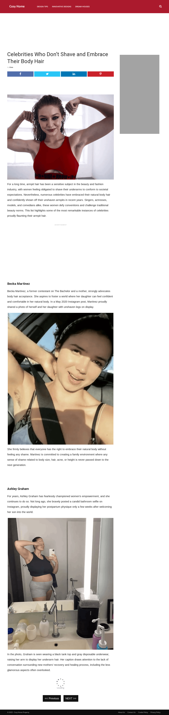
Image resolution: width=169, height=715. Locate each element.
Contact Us (132, 712)
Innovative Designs (61, 6)
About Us (121, 712)
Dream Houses (82, 6)
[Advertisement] (84, 30)
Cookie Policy (143, 712)
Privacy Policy (155, 712)
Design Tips (42, 6)
